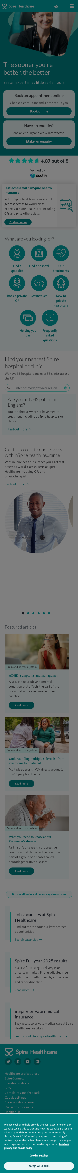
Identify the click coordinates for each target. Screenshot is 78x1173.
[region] (39, 1143)
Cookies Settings (39, 1155)
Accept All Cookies (39, 1166)
